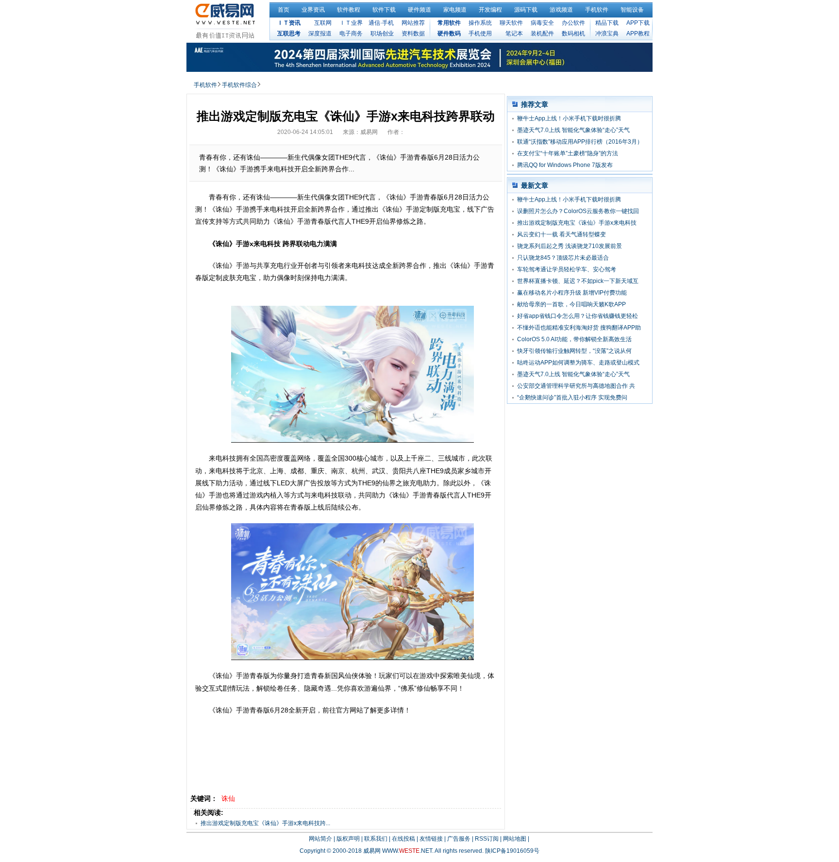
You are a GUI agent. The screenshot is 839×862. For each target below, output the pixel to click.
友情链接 (431, 838)
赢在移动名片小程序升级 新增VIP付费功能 (572, 292)
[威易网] (226, 20)
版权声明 (348, 838)
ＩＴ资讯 (289, 22)
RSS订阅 (487, 838)
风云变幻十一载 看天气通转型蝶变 (561, 234)
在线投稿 (403, 838)
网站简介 (320, 838)
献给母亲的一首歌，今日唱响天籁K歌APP (571, 304)
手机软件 (596, 9)
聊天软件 (511, 22)
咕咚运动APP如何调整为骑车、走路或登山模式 (578, 362)
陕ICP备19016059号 (512, 850)
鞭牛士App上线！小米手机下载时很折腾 (569, 118)
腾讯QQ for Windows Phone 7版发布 (565, 165)
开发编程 (490, 9)
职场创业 (382, 33)
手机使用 (480, 33)
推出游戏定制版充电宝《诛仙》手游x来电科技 (577, 222)
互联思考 (289, 33)
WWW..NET (407, 850)
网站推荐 (413, 22)
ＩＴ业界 (351, 22)
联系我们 (375, 838)
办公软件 (573, 22)
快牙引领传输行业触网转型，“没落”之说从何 (574, 351)
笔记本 (514, 33)
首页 (283, 9)
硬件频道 (419, 9)
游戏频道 (561, 9)
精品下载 (607, 22)
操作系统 (480, 22)
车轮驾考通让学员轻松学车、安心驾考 (566, 269)
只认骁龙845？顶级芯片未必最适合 (563, 257)
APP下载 (638, 22)
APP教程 (638, 33)
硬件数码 (449, 33)
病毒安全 (542, 22)
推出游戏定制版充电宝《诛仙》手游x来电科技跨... (265, 823)
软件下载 (384, 9)
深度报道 (320, 33)
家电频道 (455, 9)
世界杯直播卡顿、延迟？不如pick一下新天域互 (577, 281)
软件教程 (348, 9)
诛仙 (228, 798)
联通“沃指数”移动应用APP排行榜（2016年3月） (580, 141)
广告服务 (458, 838)
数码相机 (573, 33)
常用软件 (449, 22)
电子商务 (351, 33)
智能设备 (632, 9)
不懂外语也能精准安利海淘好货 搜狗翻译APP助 (579, 327)
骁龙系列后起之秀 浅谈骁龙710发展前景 (569, 246)
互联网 (323, 22)
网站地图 (514, 838)
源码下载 (525, 9)
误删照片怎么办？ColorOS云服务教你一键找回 (578, 211)
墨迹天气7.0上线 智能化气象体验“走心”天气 (573, 130)
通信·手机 (381, 22)
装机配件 (542, 33)
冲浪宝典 (607, 33)
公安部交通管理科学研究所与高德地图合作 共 (576, 385)
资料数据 (413, 33)
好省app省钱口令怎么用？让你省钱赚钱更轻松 (577, 316)
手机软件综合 (239, 85)
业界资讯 (313, 9)
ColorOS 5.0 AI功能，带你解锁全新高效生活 (574, 339)
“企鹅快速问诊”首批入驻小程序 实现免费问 (572, 397)
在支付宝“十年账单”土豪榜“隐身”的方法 (567, 153)
